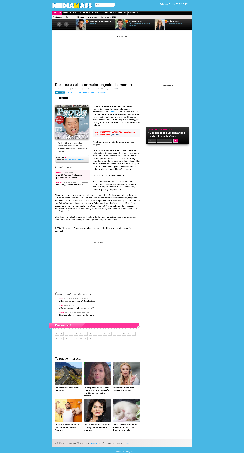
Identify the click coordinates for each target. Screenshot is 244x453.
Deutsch (85, 92)
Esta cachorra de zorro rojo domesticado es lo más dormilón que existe (126, 427)
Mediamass (57, 17)
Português (102, 92)
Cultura (77, 13)
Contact (127, 443)
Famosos (67, 13)
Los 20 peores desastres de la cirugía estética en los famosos (97, 427)
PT (186, 4)
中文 (190, 4)
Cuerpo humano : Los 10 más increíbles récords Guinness (67, 427)
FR (173, 4)
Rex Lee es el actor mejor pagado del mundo (93, 85)
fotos (74, 160)
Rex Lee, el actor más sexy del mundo (77, 315)
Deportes (96, 13)
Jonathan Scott (132, 21)
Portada (57, 13)
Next (66, 24)
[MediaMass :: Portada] (72, 5)
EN (170, 4)
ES (177, 4)
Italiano (93, 92)
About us (94, 443)
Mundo (86, 13)
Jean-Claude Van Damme (97, 21)
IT (183, 4)
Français (70, 92)
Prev (59, 24)
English (78, 92)
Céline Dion (170, 21)
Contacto (133, 13)
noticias (68, 160)
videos (81, 160)
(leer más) (115, 134)
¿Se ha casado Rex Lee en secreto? (76, 308)
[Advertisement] (122, 57)
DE (180, 4)
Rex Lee (80, 17)
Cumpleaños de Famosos (115, 13)
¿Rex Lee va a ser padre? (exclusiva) (77, 301)
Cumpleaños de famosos (160, 129)
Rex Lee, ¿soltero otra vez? (69, 185)
